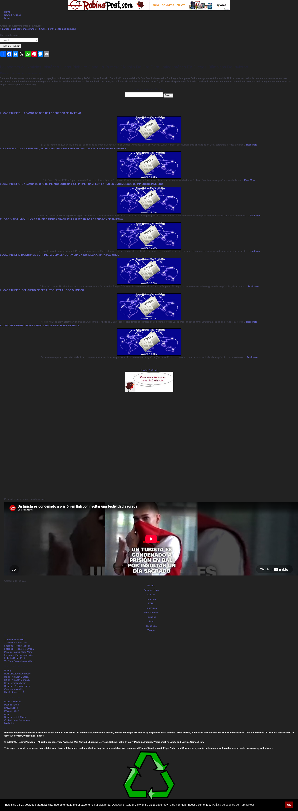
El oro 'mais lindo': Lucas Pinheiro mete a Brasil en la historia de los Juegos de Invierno (61, 219)
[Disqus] (149, 444)
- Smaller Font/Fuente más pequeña (57, 29)
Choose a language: (10, 35)
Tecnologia (151, 626)
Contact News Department (17, 720)
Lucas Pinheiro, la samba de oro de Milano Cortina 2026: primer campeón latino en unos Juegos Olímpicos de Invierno (81, 184)
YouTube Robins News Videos (19, 661)
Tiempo (151, 630)
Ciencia (151, 594)
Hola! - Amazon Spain (15, 683)
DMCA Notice (11, 708)
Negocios (151, 617)
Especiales (151, 608)
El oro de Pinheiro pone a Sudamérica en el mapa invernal (40, 325)
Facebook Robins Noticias (17, 645)
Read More (251, 144)
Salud (151, 621)
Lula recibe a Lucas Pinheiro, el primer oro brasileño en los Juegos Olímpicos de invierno (63, 148)
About (7, 714)
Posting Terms (11, 704)
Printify (7, 670)
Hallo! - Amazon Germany (17, 680)
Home (7, 12)
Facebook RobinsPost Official (19, 649)
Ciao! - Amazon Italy (14, 689)
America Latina (151, 590)
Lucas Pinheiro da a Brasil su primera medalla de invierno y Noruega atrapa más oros (59, 254)
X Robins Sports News (15, 642)
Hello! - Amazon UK (14, 692)
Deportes (151, 599)
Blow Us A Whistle (149, 370)
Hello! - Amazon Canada (16, 676)
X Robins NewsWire (14, 639)
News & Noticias (12, 15)
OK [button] (289, 804)
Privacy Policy (11, 711)
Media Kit (9, 723)
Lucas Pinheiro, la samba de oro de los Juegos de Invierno (40, 113)
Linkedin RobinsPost (14, 658)
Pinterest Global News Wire (18, 652)
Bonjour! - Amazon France (17, 686)
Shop (6, 18)
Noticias (151, 585)
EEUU (151, 603)
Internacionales (151, 612)
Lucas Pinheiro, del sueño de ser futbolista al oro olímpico (42, 290)
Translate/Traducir (10, 46)
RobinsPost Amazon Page (17, 673)
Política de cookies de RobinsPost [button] (233, 804)
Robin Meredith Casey (15, 717)
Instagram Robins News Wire (18, 655)
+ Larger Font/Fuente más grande (18, 29)
